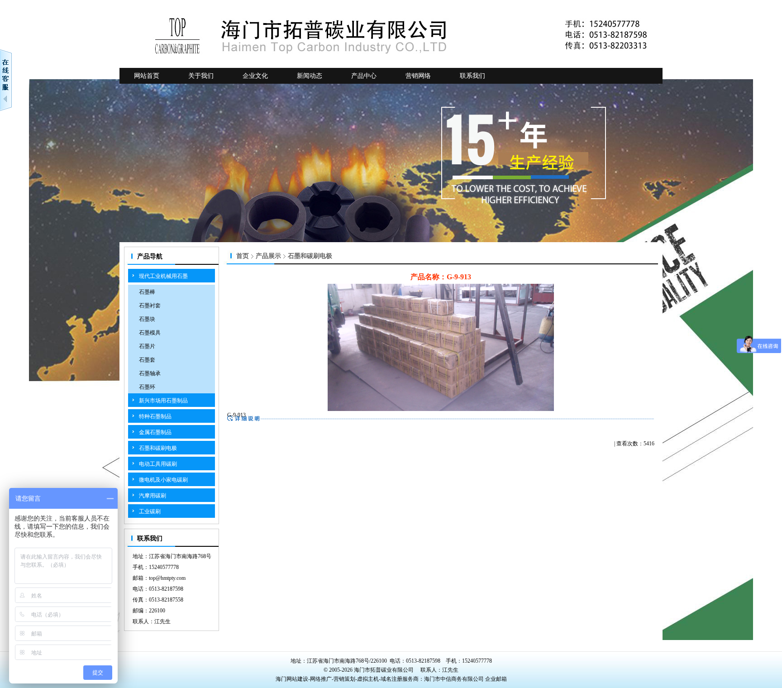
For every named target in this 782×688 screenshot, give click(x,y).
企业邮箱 (496, 679)
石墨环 (147, 387)
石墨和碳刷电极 (158, 448)
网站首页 (146, 75)
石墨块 (147, 319)
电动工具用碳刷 (158, 464)
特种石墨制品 (155, 416)
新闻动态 (309, 75)
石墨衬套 (150, 305)
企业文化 (255, 75)
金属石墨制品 (155, 432)
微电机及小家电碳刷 (163, 480)
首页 (242, 256)
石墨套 (147, 360)
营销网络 (418, 75)
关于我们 (201, 75)
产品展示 (268, 256)
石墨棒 (147, 292)
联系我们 (472, 75)
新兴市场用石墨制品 (163, 400)
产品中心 (364, 75)
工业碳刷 (150, 511)
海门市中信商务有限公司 (454, 679)
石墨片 (147, 346)
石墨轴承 (150, 373)
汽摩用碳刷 (152, 495)
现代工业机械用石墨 (163, 276)
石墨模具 (150, 333)
